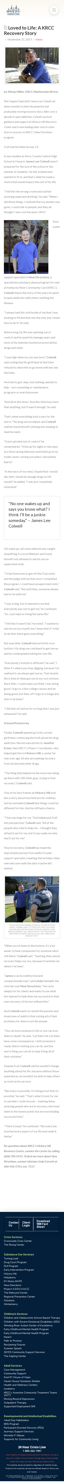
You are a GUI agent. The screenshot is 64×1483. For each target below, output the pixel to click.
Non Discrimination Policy (28, 1458)
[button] (54, 10)
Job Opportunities (46, 1461)
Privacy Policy (31, 1461)
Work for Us (11, 1458)
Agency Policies (46, 1458)
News (39, 39)
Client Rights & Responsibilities (19, 1454)
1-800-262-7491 (32, 1451)
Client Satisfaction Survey (45, 1454)
